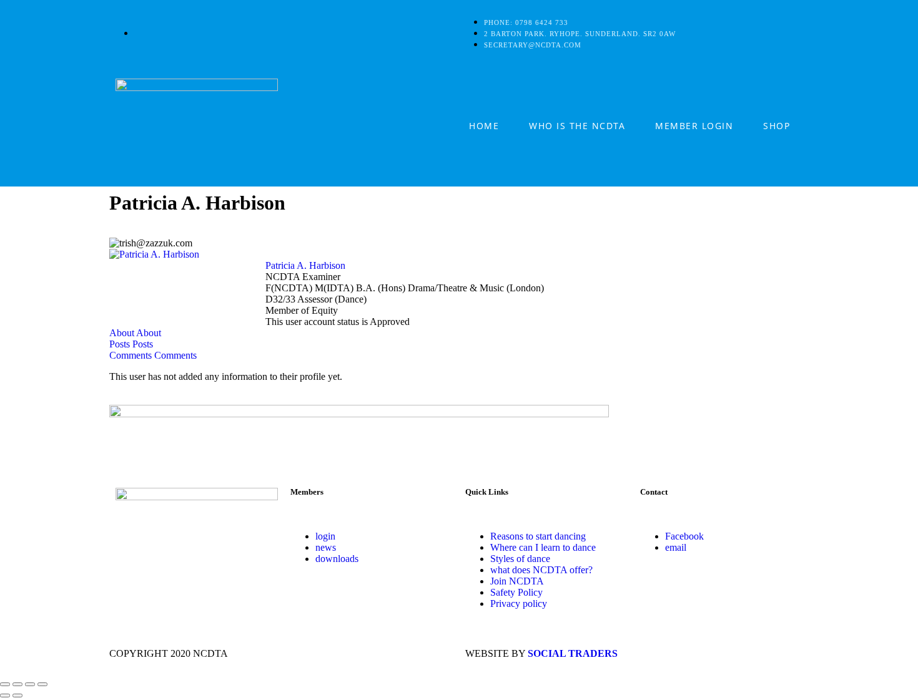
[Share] (30, 684)
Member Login (694, 126)
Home (484, 126)
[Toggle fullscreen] (17, 684)
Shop (776, 126)
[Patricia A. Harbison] (154, 254)
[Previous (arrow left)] (5, 695)
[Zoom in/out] (5, 684)
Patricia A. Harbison (305, 265)
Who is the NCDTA (577, 126)
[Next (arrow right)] (17, 695)
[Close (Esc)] (42, 684)
